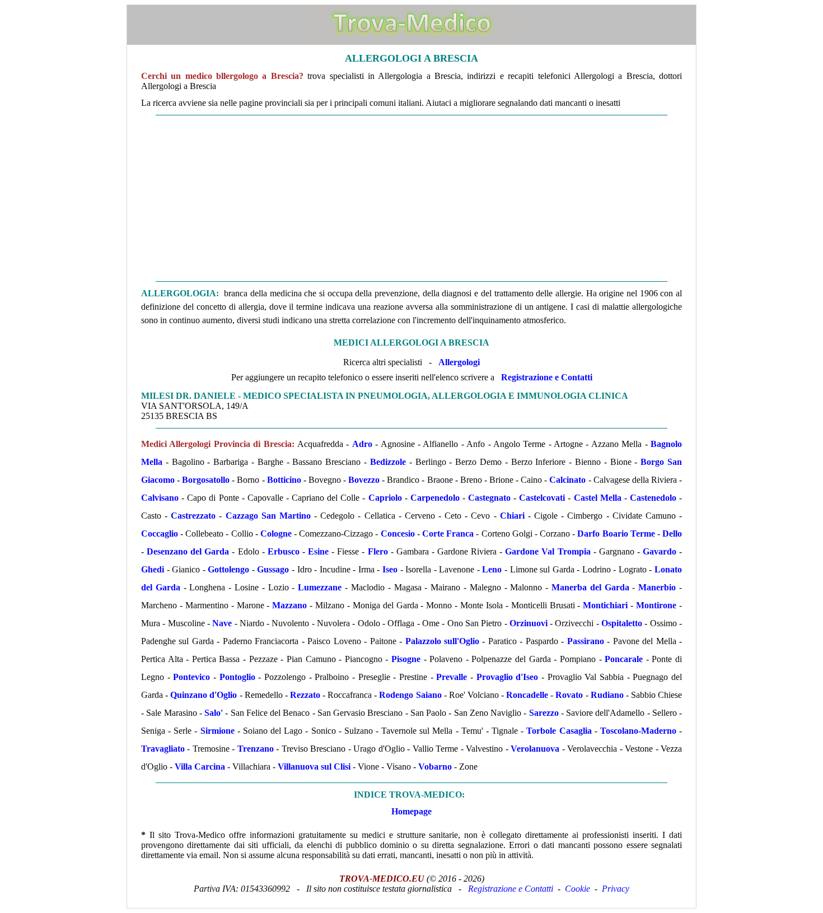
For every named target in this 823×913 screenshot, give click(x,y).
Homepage (411, 811)
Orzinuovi (528, 623)
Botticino (284, 480)
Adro (362, 444)
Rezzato (305, 695)
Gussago (273, 569)
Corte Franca (448, 533)
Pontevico (191, 677)
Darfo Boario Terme (615, 533)
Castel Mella (597, 497)
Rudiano (607, 695)
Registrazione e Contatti (546, 377)
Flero (378, 551)
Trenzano (255, 748)
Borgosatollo (206, 480)
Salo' (213, 713)
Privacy (615, 888)
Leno (492, 569)
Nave (222, 623)
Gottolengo (228, 569)
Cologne (276, 533)
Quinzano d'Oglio (203, 695)
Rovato (569, 695)
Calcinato (567, 480)
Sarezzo (544, 713)
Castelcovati (542, 497)
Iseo (390, 569)
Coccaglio (159, 533)
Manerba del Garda (590, 587)
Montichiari (605, 605)
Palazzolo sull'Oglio (442, 641)
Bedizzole (388, 462)
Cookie (577, 888)
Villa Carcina (200, 766)
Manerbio (657, 587)
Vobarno (435, 766)
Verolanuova (535, 748)
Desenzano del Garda (188, 551)
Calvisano (160, 497)
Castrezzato (193, 515)
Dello (672, 533)
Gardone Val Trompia (547, 551)
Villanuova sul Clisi (314, 766)
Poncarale (624, 659)
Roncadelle (527, 695)
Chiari (512, 515)
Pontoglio (237, 677)
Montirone (656, 605)
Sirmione (217, 730)
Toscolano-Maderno (638, 730)
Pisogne (405, 659)
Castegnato (489, 497)
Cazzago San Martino (268, 515)
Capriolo (385, 497)
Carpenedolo (435, 497)
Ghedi (152, 569)
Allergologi (459, 362)
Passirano (585, 641)
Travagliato (163, 748)
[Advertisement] (411, 198)
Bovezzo (364, 480)
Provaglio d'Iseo (507, 677)
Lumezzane (320, 587)
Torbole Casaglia (558, 730)
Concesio (398, 533)
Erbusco (284, 551)
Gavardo (659, 551)
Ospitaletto (621, 623)
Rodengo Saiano (410, 695)
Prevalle (451, 677)
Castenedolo (653, 497)
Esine (318, 551)
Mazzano (289, 605)
